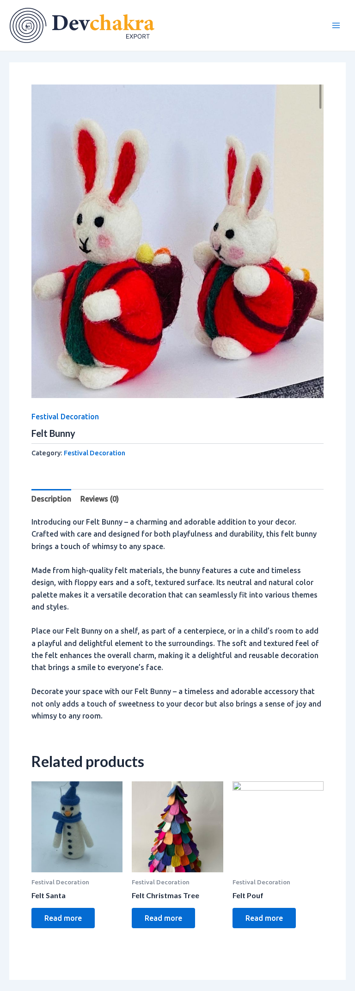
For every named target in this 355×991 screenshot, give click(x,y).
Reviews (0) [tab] (99, 499)
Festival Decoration (65, 416)
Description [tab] (51, 499)
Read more (63, 918)
